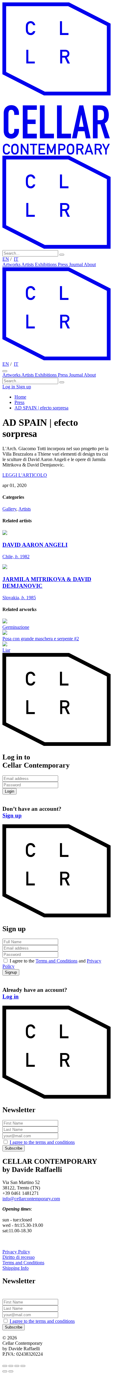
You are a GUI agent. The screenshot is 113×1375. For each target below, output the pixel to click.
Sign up (23, 386)
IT (16, 259)
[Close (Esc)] (4, 1366)
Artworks (11, 264)
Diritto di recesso (18, 1257)
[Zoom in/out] (22, 1366)
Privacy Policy (16, 1251)
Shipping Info (15, 1268)
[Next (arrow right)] (10, 1371)
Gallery (9, 508)
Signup (11, 972)
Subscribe (13, 1148)
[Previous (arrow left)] (4, 1371)
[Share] (10, 1366)
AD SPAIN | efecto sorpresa (41, 407)
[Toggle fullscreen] (16, 1366)
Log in (9, 386)
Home (20, 396)
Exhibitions (46, 264)
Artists (28, 264)
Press (63, 264)
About (90, 264)
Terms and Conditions (56, 960)
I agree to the (42, 1142)
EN (5, 259)
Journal (76, 264)
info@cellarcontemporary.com (31, 1198)
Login (9, 791)
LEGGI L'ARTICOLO (24, 475)
